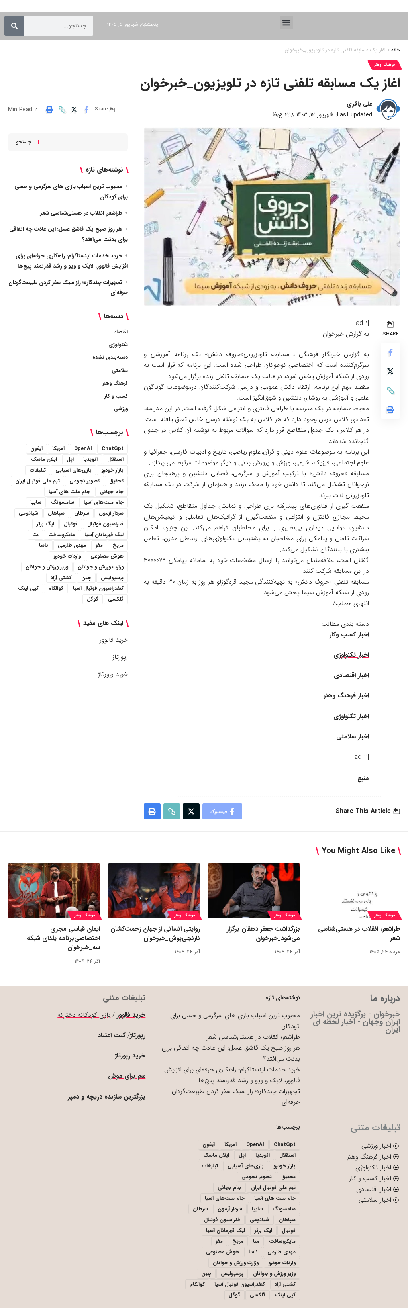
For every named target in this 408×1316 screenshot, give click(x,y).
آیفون (36, 449)
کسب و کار (116, 396)
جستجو (23, 142)
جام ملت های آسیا (69, 492)
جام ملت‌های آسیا (104, 502)
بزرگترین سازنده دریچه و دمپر (105, 1097)
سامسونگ (62, 502)
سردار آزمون (111, 513)
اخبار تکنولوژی (351, 655)
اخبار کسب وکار (349, 635)
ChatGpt (113, 449)
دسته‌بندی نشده (110, 357)
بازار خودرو (112, 470)
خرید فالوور (114, 640)
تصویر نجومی (84, 481)
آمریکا (58, 449)
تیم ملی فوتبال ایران (37, 481)
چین (86, 578)
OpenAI (83, 449)
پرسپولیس (112, 578)
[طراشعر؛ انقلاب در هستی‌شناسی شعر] (354, 890)
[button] (286, 22)
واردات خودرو (67, 556)
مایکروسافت (61, 535)
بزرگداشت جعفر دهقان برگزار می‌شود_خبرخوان (263, 933)
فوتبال (71, 524)
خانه (395, 50)
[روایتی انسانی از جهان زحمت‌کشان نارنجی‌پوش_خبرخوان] (154, 890)
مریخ (118, 545)
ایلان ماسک (44, 459)
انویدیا (90, 459)
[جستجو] (14, 26)
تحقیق (116, 481)
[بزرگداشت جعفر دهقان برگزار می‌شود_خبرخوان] (254, 890)
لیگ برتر (45, 524)
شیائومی (28, 513)
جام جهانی (112, 492)
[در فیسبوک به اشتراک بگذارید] (86, 109)
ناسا (43, 545)
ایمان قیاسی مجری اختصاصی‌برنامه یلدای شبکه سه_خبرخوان (63, 938)
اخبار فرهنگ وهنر (346, 696)
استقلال (115, 459)
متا (35, 535)
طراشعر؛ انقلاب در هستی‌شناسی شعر (81, 213)
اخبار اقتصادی (351, 675)
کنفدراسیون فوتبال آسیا (98, 588)
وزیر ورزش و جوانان (47, 567)
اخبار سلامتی (352, 737)
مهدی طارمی (72, 545)
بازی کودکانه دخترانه (83, 1015)
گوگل (92, 599)
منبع (363, 778)
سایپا (35, 502)
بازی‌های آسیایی (73, 470)
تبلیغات (38, 470)
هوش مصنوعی (107, 556)
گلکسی (116, 599)
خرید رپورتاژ (113, 674)
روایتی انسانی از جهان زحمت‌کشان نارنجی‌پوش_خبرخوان (155, 933)
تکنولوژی (118, 345)
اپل (70, 459)
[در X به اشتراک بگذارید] (74, 109)
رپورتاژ (120, 657)
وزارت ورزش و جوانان (101, 567)
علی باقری (359, 104)
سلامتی (120, 370)
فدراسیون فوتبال (105, 524)
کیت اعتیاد (112, 1035)
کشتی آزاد (61, 578)
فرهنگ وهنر (384, 65)
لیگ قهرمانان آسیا (104, 535)
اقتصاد (121, 332)
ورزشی (121, 409)
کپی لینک (28, 588)
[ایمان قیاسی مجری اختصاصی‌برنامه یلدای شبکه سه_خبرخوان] (54, 890)
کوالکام (55, 588)
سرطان (81, 513)
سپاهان (56, 513)
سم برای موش (126, 1076)
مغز (99, 545)
